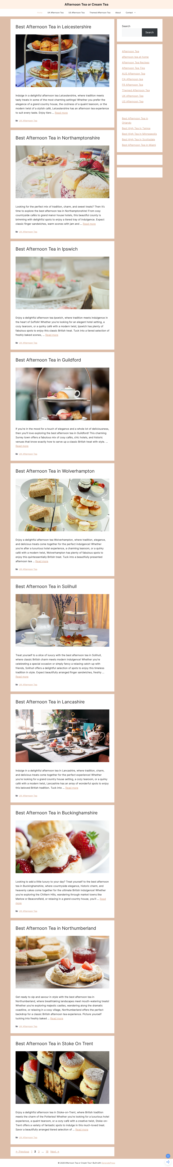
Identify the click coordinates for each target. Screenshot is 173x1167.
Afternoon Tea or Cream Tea (86, 4)
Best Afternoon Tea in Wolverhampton (55, 471)
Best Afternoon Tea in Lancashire (50, 701)
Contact (129, 12)
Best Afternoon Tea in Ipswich (47, 249)
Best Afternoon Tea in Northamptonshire (58, 137)
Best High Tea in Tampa (136, 128)
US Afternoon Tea (76, 12)
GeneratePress (108, 1163)
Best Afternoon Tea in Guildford (48, 360)
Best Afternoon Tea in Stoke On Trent (54, 1043)
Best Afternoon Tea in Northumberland (56, 928)
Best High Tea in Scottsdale (138, 139)
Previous (22, 1151)
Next (54, 1151)
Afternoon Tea (130, 51)
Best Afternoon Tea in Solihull (46, 586)
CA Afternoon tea (132, 79)
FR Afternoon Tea (132, 84)
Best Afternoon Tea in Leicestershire (53, 26)
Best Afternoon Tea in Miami (139, 145)
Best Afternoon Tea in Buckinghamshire (57, 812)
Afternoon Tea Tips (133, 68)
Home (39, 12)
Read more (61, 112)
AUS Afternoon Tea (133, 73)
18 (47, 1151)
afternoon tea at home (135, 56)
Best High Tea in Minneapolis (139, 133)
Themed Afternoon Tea (100, 12)
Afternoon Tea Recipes (135, 62)
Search (126, 26)
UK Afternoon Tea (55, 12)
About (118, 12)
